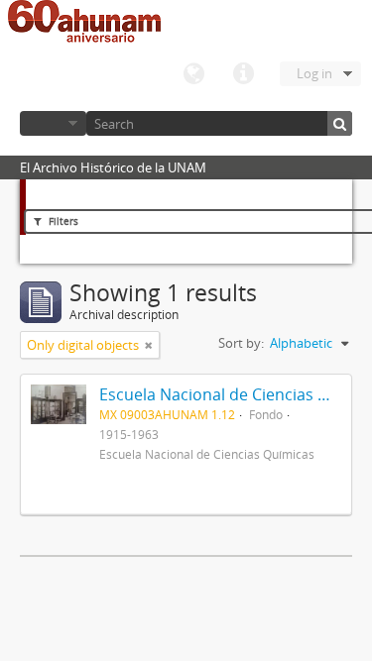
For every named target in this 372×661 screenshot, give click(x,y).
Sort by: (241, 343)
